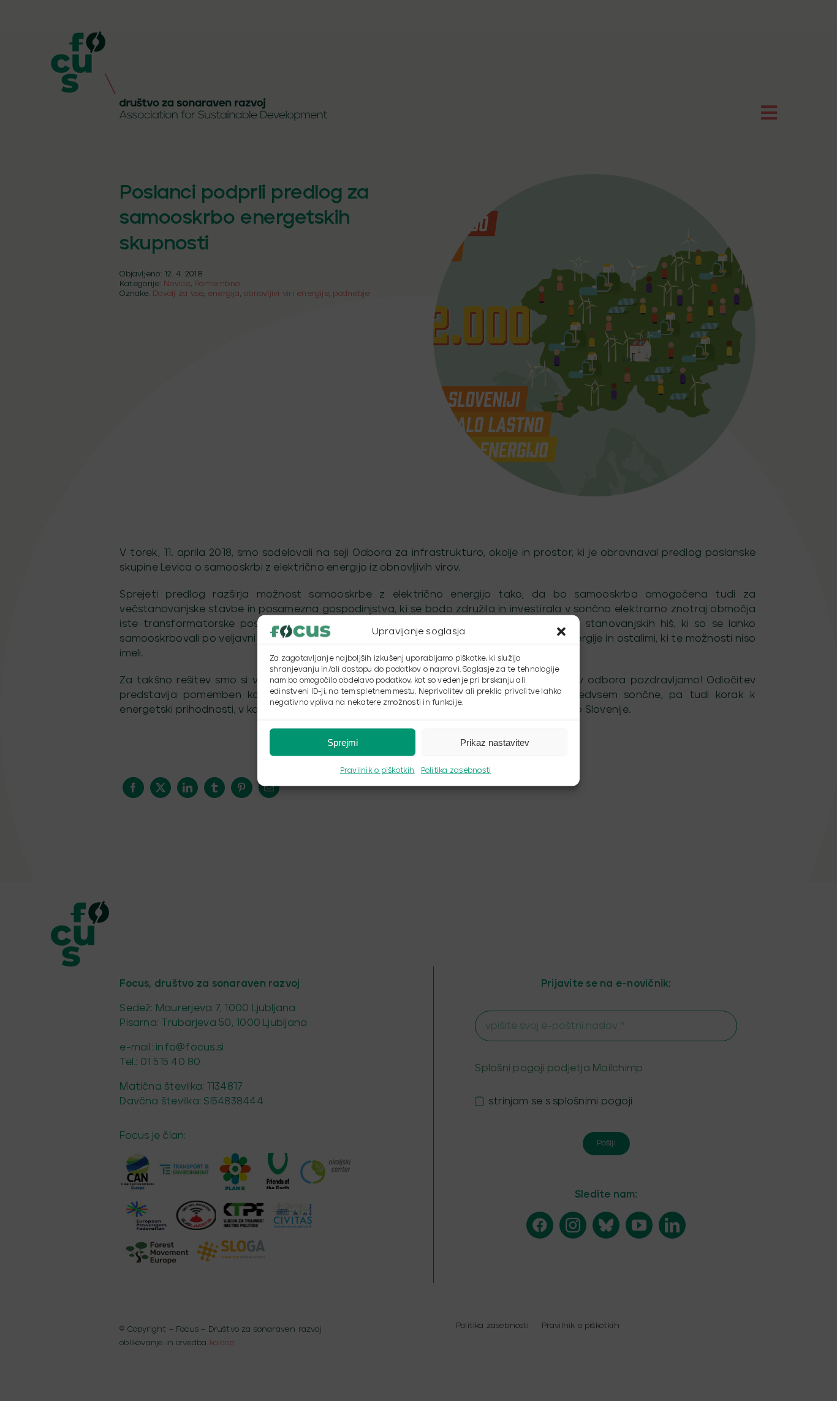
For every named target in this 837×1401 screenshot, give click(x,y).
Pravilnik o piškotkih (377, 771)
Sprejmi (342, 742)
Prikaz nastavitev (494, 742)
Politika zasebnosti (456, 771)
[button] (561, 632)
